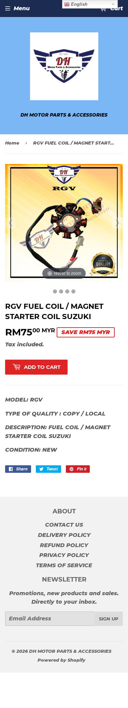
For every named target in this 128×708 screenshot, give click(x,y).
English (78, 4)
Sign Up (108, 618)
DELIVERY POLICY (64, 535)
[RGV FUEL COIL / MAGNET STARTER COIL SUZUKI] (55, 291)
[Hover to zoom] (64, 222)
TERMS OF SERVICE (64, 565)
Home (12, 143)
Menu (22, 8)
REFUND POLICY (64, 545)
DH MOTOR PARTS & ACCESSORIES (70, 651)
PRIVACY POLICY (64, 555)
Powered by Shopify (61, 660)
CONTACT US (64, 525)
